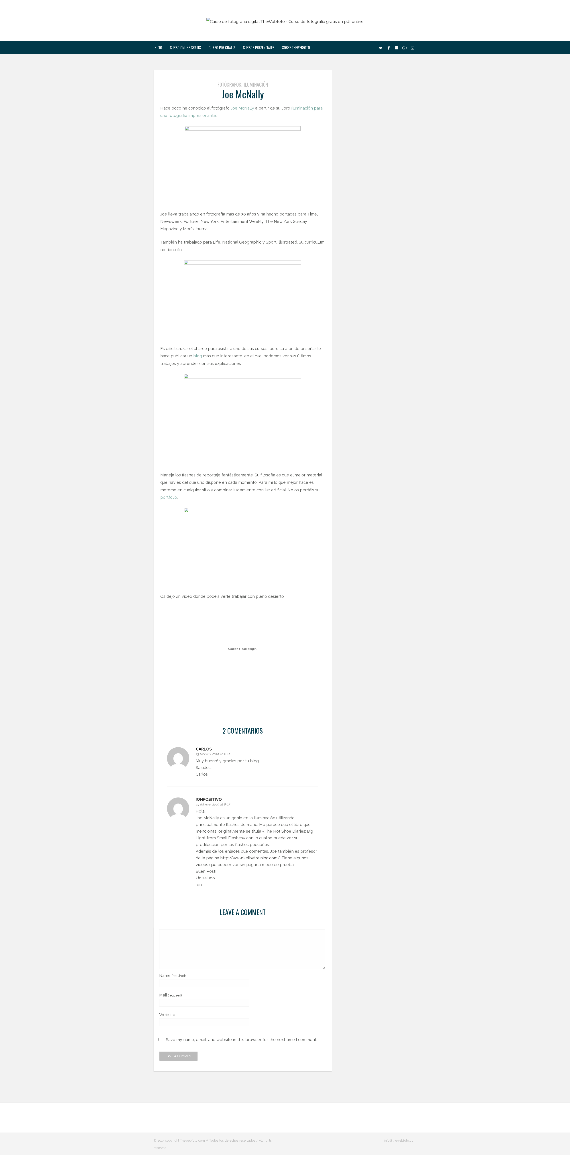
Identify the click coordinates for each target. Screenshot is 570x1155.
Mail (170, 995)
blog (198, 356)
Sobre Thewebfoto (296, 47)
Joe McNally (242, 108)
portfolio (168, 497)
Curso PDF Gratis (222, 47)
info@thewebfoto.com (400, 1140)
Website (167, 1014)
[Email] (412, 47)
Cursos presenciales (258, 47)
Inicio (158, 47)
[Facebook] (388, 47)
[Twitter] (380, 47)
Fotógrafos (229, 84)
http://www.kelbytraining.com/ (250, 858)
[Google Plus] (404, 47)
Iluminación (256, 84)
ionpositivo (209, 799)
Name (172, 975)
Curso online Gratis (185, 47)
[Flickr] (396, 47)
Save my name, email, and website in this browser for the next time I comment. (241, 1039)
